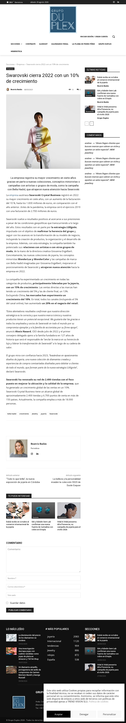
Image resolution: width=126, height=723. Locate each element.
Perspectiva (115, 646)
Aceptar (59, 714)
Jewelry (35, 414)
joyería (43, 414)
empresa (13, 195)
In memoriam (114, 637)
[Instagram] (114, 2)
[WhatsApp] (51, 428)
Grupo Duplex (103, 118)
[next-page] (92, 124)
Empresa (20, 64)
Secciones (10, 64)
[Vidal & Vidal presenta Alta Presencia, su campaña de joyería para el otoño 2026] (69, 510)
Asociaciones (100, 628)
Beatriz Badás (103, 86)
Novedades (62, 517)
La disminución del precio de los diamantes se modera (30, 638)
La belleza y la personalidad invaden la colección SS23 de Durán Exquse (66, 482)
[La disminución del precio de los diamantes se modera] (11, 637)
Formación (100, 637)
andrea (88, 143)
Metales (106, 642)
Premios (103, 649)
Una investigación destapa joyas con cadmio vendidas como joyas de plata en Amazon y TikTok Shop (29, 654)
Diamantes (115, 628)
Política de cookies (98, 701)
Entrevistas (104, 632)
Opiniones (101, 646)
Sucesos (36, 517)
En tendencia (114, 630)
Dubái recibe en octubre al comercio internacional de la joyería (17, 524)
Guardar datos (17, 602)
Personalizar (109, 714)
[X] (44, 428)
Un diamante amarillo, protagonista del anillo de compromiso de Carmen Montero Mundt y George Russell (30, 672)
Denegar (84, 714)
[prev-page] (87, 124)
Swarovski (53, 414)
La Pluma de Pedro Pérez (109, 639)
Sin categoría (102, 651)
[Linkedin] (118, 2)
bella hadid (11, 414)
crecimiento (24, 414)
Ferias (9, 517)
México (116, 642)
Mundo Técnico (99, 644)
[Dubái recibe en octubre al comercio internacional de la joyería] (17, 510)
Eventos (116, 632)
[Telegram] (65, 428)
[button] (113, 36)
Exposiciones (105, 635)
